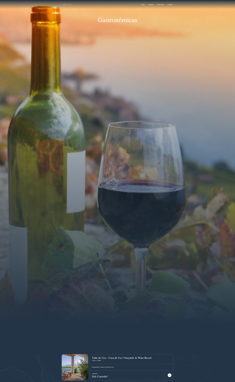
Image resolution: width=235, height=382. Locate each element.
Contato (169, 4)
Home (143, 4)
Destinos (151, 4)
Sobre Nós (160, 4)
